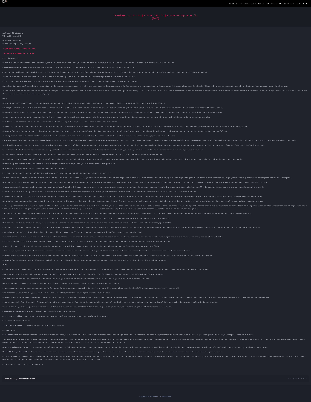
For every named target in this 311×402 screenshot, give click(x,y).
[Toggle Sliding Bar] (303, 3)
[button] (306, 3)
